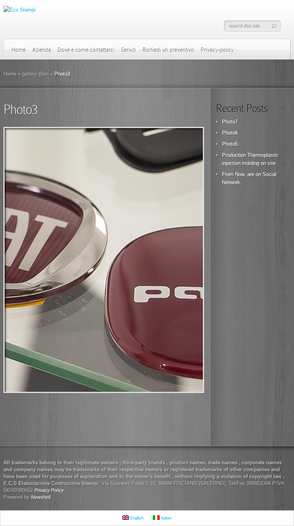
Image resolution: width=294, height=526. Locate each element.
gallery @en (35, 74)
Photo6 (230, 133)
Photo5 (230, 144)
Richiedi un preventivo (168, 50)
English (136, 518)
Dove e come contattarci (85, 50)
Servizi (128, 50)
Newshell (41, 497)
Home (18, 50)
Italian (166, 518)
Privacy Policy (49, 490)
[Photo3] (104, 260)
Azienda (41, 50)
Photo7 (230, 122)
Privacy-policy (217, 50)
